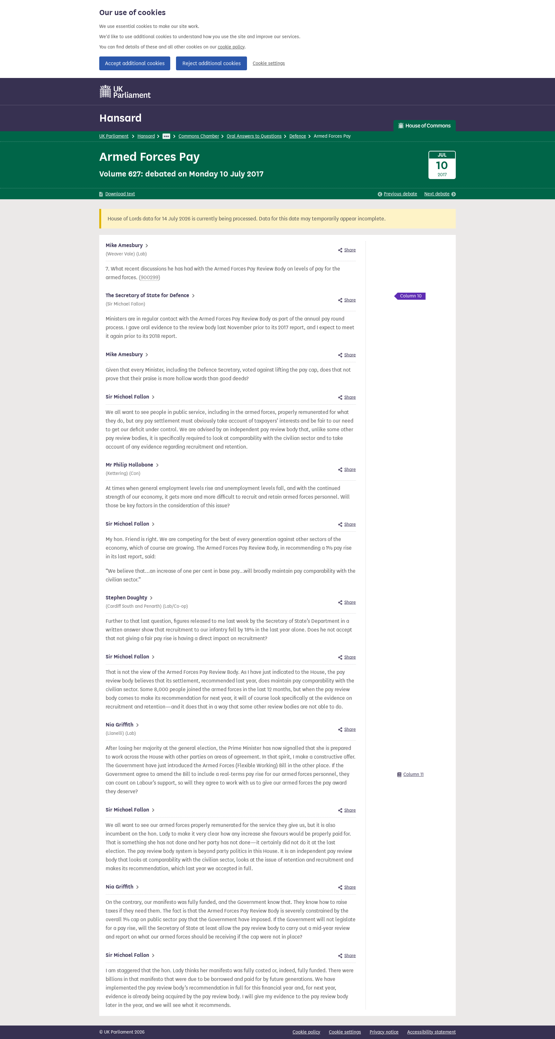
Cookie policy (306, 1032)
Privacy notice (384, 1032)
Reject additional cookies (211, 63)
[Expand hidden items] (166, 136)
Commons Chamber (199, 136)
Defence (297, 136)
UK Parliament (113, 136)
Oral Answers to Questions (254, 136)
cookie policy (231, 47)
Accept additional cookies (134, 63)
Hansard (120, 118)
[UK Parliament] (125, 91)
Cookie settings (269, 63)
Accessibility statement (431, 1032)
